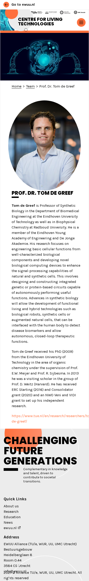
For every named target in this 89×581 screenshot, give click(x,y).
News (8, 522)
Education (12, 517)
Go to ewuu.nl (22, 4)
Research (11, 511)
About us (11, 506)
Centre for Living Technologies (40, 21)
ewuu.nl (10, 528)
